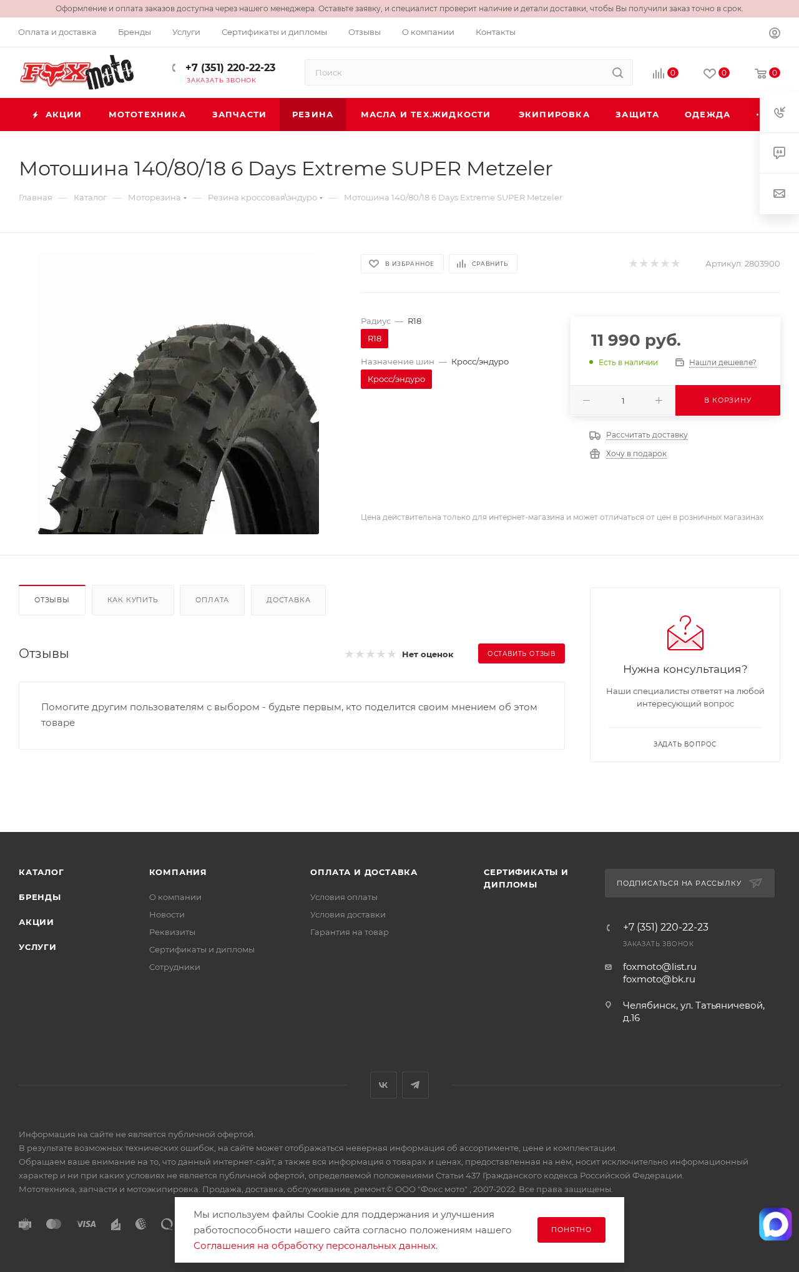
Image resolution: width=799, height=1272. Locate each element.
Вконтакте (383, 1085)
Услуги (38, 947)
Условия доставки (348, 914)
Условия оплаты (344, 897)
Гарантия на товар (349, 932)
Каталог (41, 872)
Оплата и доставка (364, 872)
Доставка (288, 599)
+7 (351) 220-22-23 (228, 68)
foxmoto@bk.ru (659, 979)
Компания (178, 872)
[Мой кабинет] (774, 34)
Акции (36, 922)
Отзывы (52, 599)
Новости (167, 914)
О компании (175, 897)
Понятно (571, 1229)
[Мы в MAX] (775, 1223)
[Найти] (617, 72)
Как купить (133, 599)
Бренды (40, 897)
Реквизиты (172, 932)
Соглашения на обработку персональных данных (315, 1245)
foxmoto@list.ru (660, 966)
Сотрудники (174, 967)
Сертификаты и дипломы (202, 949)
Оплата (212, 599)
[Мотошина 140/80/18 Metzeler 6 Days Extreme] (178, 393)
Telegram (415, 1085)
